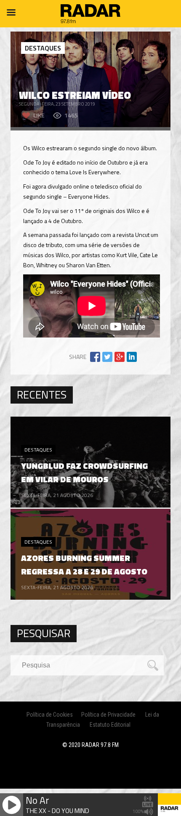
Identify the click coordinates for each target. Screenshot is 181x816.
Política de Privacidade (108, 714)
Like (39, 115)
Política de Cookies (50, 714)
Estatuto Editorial (110, 724)
